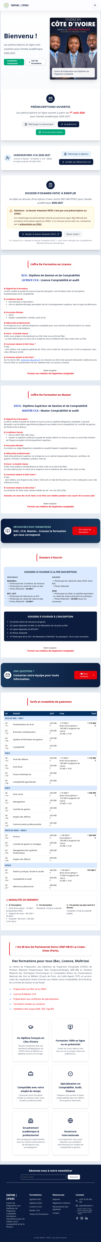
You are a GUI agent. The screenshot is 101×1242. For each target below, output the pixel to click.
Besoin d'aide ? (73, 234)
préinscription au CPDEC (31, 224)
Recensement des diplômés (60, 1208)
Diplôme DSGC (35, 1203)
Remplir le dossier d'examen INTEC (40, 234)
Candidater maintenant (12, 62)
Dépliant (56, 1199)
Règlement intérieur (61, 1203)
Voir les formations (36, 62)
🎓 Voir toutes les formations (83, 530)
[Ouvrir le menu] (95, 5)
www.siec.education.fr (30, 360)
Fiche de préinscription (52, 132)
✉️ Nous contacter (84, 675)
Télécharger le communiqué (40, 124)
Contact (56, 1213)
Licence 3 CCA (35, 1206)
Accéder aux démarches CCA (78, 162)
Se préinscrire (70, 124)
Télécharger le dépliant (78, 154)
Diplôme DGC (35, 1199)
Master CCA (34, 1210)
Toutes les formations (38, 1214)
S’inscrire (74, 1177)
